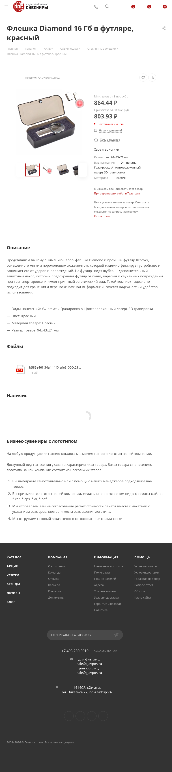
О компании (56, 566)
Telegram (80, 716)
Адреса (99, 585)
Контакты (55, 591)
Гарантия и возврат (107, 604)
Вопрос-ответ (143, 585)
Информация (106, 557)
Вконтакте (69, 716)
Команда (54, 572)
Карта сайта (142, 597)
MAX (92, 716)
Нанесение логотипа (108, 566)
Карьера (54, 585)
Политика (101, 610)
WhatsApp (103, 716)
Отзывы (53, 579)
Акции (13, 566)
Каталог (14, 557)
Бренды (13, 584)
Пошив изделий (105, 579)
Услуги (13, 575)
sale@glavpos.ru (89, 663)
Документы (56, 597)
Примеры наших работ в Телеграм (117, 193)
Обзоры (13, 593)
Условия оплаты (105, 591)
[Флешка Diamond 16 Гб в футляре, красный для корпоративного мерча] (51, 122)
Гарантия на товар (147, 579)
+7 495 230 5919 (75, 651)
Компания (57, 557)
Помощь (142, 557)
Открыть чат (102, 216)
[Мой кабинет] (118, 7)
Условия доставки (106, 597)
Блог (11, 602)
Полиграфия (102, 572)
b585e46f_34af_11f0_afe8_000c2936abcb (55, 367)
